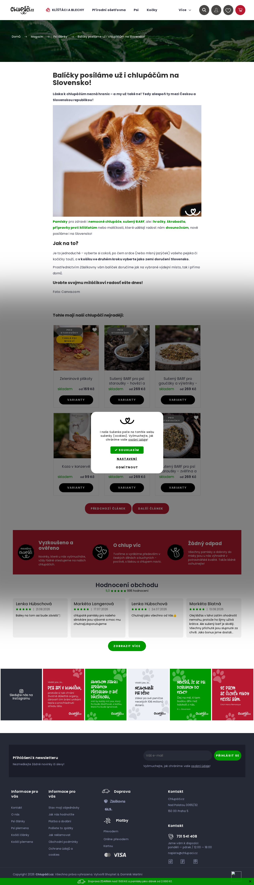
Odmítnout (127, 467)
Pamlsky (60, 221)
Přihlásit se (227, 756)
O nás (15, 814)
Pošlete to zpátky (61, 828)
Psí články (18, 821)
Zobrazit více (127, 646)
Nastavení (127, 459)
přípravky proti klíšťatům (75, 227)
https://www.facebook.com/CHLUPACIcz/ (183, 861)
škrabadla (176, 221)
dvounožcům (177, 227)
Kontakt (16, 808)
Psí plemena (20, 828)
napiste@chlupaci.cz (183, 853)
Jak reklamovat (59, 835)
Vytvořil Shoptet (105, 874)
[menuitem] (64, 10)
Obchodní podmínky (63, 842)
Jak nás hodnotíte (61, 814)
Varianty (76, 400)
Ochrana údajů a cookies (61, 852)
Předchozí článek (108, 509)
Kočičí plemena (22, 842)
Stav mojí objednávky (64, 808)
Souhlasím (129, 450)
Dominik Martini (131, 874)
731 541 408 (186, 836)
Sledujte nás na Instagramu (21, 696)
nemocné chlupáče (104, 221)
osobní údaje (137, 440)
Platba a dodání (60, 821)
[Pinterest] (195, 861)
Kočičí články (20, 835)
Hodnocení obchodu (127, 585)
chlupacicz (170, 861)
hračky (159, 221)
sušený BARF (134, 221)
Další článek (150, 509)
